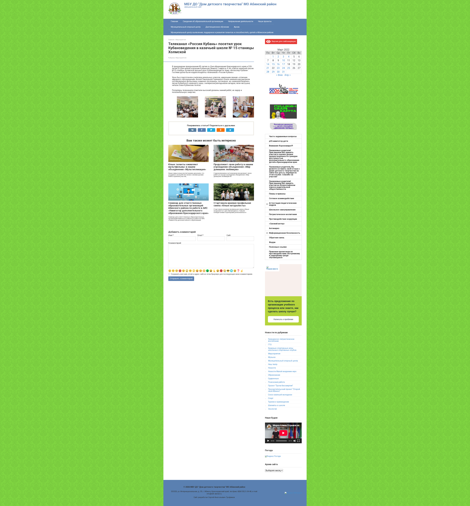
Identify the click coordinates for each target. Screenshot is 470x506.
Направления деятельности (240, 21)
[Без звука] (294, 441)
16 (278, 64)
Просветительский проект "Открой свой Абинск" (284, 390)
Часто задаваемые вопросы (283, 136)
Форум (272, 242)
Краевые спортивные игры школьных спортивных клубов (282, 349)
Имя (171, 235)
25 (288, 68)
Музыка (271, 357)
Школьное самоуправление (282, 210)
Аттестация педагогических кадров (283, 204)
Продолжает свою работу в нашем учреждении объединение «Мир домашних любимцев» (233, 167)
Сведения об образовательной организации (203, 21)
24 (283, 68)
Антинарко (274, 228)
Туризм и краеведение (278, 402)
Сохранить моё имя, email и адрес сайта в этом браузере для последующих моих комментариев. (212, 274)
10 (283, 60)
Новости (272, 368)
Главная (174, 21)
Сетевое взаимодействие (281, 198)
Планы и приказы (277, 194)
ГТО (270, 344)
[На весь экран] (298, 441)
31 (283, 71)
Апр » (287, 75)
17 (283, 64)
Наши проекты (265, 21)
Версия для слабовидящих (283, 41)
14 (267, 64)
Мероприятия (181, 58)
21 (267, 68)
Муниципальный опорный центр (186, 27)
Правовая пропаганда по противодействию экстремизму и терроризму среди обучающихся (284, 254)
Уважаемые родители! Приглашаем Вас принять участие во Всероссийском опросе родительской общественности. (282, 185)
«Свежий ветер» (277, 223)
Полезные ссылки (278, 247)
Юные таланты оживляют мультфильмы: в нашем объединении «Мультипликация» (187, 167)
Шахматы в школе (276, 405)
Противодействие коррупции (283, 219)
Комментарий (174, 243)
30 (278, 71)
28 (267, 71)
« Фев (279, 75)
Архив (237, 27)
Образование (274, 375)
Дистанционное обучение (217, 27)
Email (200, 235)
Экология (272, 409)
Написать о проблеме (283, 319)
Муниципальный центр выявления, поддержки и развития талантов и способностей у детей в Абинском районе (222, 32)
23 (278, 68)
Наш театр (272, 364)
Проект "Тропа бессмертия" (280, 385)
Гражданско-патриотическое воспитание (281, 340)
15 (273, 64)
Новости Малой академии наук (282, 371)
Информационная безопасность (284, 233)
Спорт (270, 398)
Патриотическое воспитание (283, 214)
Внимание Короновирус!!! (281, 146)
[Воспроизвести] (268, 441)
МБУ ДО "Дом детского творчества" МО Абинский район (230, 4)
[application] (283, 433)
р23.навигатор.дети (278, 141)
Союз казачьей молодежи (280, 395)
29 (273, 71)
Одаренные (273, 378)
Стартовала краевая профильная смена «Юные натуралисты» (232, 204)
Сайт (229, 235)
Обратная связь (276, 237)
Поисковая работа (276, 382)
